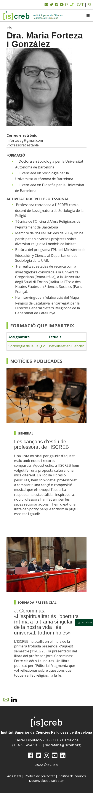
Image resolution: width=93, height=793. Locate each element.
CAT (80, 4)
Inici (9, 27)
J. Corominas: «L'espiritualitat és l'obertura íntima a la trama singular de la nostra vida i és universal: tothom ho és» (46, 621)
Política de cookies (72, 776)
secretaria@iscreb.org (63, 745)
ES (89, 4)
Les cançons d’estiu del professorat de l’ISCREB (41, 444)
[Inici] (33, 16)
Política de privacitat (40, 776)
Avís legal (14, 776)
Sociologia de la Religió (26, 346)
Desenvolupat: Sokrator (46, 780)
